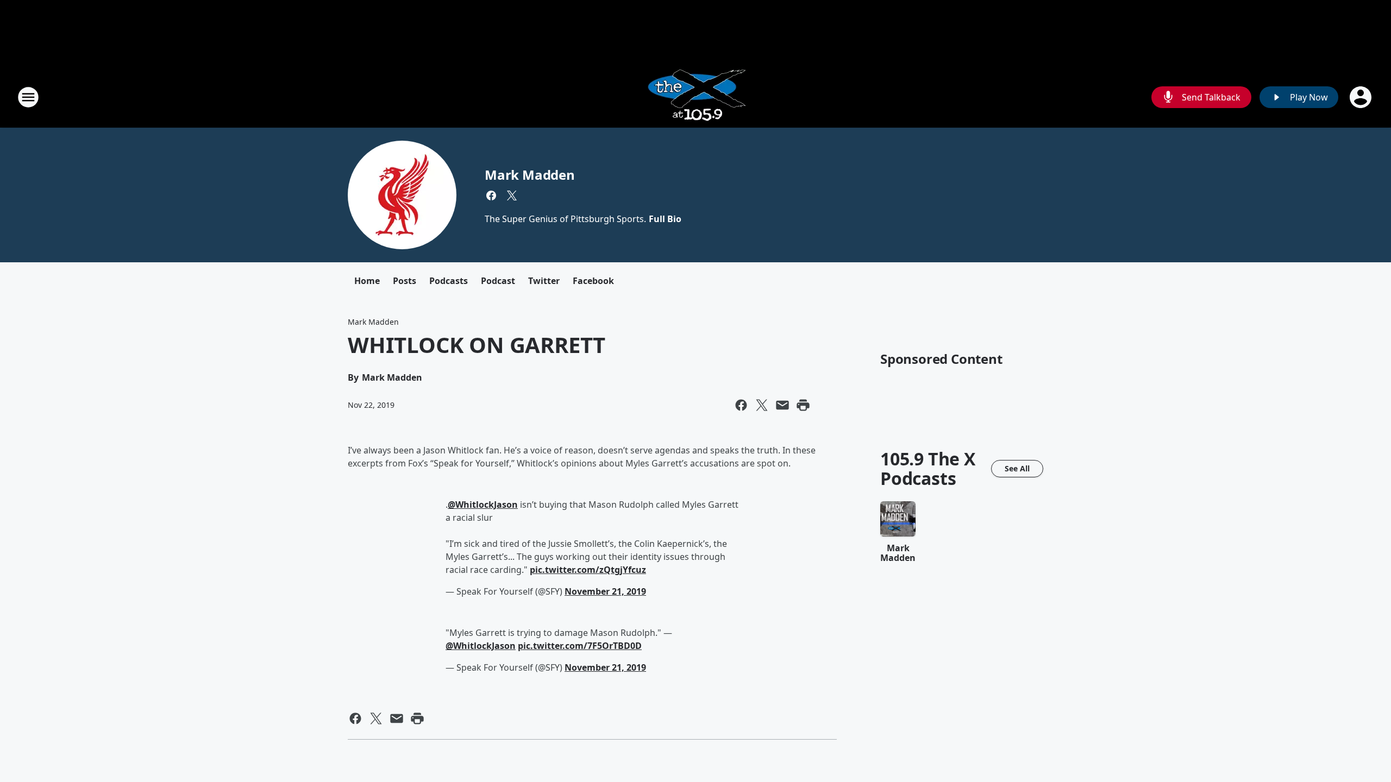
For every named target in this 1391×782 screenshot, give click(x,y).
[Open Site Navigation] (28, 97)
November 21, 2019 (605, 591)
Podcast (498, 281)
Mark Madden (530, 175)
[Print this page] (803, 405)
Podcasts (448, 281)
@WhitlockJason (483, 504)
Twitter (544, 281)
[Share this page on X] (761, 405)
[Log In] (1362, 97)
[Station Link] (695, 96)
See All (1017, 468)
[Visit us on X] (511, 195)
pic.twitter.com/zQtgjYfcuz (588, 570)
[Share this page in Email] (782, 405)
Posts (404, 281)
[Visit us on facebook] (491, 195)
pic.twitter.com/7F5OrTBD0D (580, 646)
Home (367, 281)
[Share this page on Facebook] (741, 405)
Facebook (593, 281)
